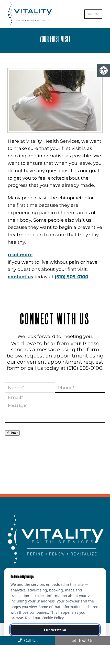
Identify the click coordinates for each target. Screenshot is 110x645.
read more (20, 255)
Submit (12, 433)
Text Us (85, 640)
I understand (55, 630)
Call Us (30, 640)
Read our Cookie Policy (44, 617)
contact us (20, 277)
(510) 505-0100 (71, 277)
